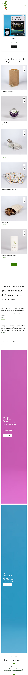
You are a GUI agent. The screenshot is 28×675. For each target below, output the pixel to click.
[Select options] (24, 101)
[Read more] (24, 70)
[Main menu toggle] (25, 5)
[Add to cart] (24, 134)
